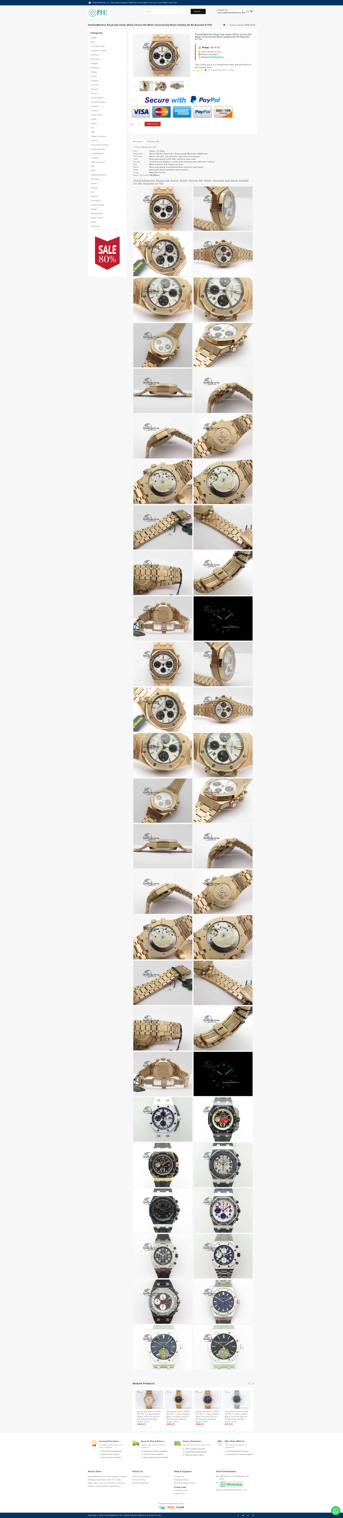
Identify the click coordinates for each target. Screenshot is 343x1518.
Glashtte (95, 106)
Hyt (92, 128)
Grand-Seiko (96, 115)
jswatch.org (179, 1493)
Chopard (94, 81)
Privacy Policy (139, 1480)
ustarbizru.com (181, 1490)
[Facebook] (238, 1515)
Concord (94, 85)
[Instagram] (248, 1515)
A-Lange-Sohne (98, 46)
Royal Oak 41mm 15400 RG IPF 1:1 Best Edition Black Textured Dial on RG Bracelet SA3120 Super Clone (178, 1416)
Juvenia (94, 141)
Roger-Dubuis (97, 218)
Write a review (227, 70)
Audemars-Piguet (99, 51)
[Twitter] (243, 1515)
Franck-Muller (97, 98)
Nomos (94, 183)
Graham (94, 111)
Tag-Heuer (95, 226)
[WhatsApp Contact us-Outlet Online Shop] (335, 1510)
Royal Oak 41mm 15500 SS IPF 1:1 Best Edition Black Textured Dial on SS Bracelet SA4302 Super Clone (236, 1416)
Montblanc (95, 179)
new (93, 42)
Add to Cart (152, 124)
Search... (198, 11)
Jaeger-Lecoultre (98, 136)
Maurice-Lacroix (98, 162)
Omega (94, 188)
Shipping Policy (181, 1480)
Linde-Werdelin (97, 153)
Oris (93, 192)
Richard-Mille (97, 213)
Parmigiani (96, 201)
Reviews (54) (153, 142)
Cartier (94, 76)
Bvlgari (94, 72)
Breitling (95, 68)
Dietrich (94, 89)
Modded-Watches (99, 175)
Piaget (94, 209)
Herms (94, 119)
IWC (93, 132)
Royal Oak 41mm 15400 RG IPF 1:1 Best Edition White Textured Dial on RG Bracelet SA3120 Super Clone (149, 1416)
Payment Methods (140, 1483)
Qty (132, 124)
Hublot (94, 123)
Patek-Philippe (97, 205)
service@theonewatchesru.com (233, 1490)
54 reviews (212, 70)
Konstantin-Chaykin (100, 145)
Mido (93, 171)
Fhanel (94, 93)
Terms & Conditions (141, 1477)
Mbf (92, 166)
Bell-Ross (95, 55)
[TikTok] (253, 1515)
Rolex (93, 222)
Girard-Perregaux (98, 102)
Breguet (94, 63)
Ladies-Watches (98, 149)
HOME (94, 38)
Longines (95, 158)
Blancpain (95, 59)
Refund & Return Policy (184, 1483)
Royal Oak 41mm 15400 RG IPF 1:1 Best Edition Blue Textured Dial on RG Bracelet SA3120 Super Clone (207, 1416)
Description (138, 142)
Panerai (94, 196)
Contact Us (179, 1477)
